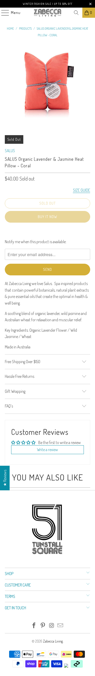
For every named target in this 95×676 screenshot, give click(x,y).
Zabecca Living (53, 641)
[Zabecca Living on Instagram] (51, 625)
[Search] (76, 13)
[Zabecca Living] (47, 13)
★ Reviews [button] (4, 478)
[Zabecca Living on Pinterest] (43, 625)
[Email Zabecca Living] (60, 625)
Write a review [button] (47, 449)
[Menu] (2, 13)
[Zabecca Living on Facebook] (34, 625)
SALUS (10, 150)
